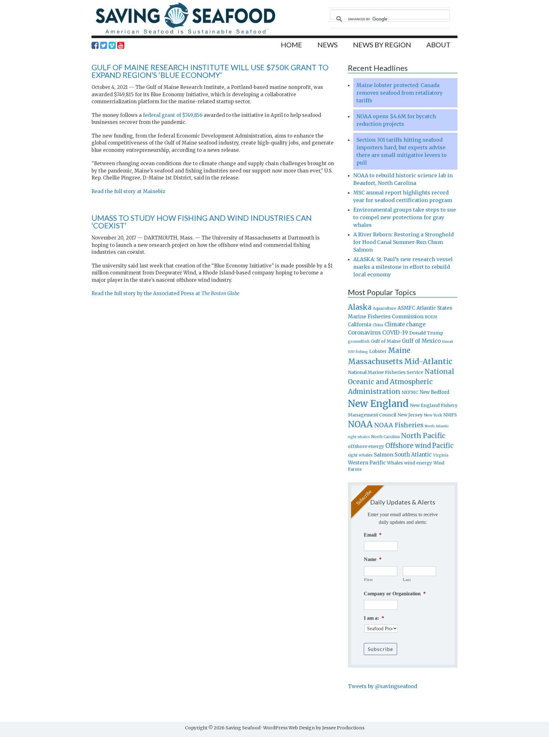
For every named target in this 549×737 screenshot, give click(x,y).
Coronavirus (364, 332)
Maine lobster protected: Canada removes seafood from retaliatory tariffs (399, 93)
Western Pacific (367, 463)
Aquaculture (384, 308)
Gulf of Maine (386, 341)
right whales (360, 455)
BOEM (431, 316)
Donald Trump (426, 333)
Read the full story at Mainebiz (128, 191)
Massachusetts (375, 361)
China (378, 325)
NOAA (360, 424)
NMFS (450, 415)
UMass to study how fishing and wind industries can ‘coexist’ (202, 221)
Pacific (442, 446)
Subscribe (380, 649)
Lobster (378, 351)
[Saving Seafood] (185, 33)
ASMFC (406, 308)
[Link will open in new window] (95, 45)
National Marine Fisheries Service (385, 372)
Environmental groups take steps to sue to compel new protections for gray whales (404, 217)
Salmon (383, 454)
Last (407, 579)
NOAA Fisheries (399, 425)
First (368, 579)
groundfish (358, 341)
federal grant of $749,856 (172, 115)
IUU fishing (358, 351)
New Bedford (434, 392)
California (359, 324)
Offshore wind (408, 446)
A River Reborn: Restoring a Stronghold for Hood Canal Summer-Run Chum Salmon (403, 242)
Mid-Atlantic (428, 361)
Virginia (440, 455)
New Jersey (410, 415)
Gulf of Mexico (421, 341)
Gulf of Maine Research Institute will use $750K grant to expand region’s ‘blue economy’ (210, 71)
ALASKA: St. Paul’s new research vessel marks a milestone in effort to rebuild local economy (403, 267)
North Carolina (385, 436)
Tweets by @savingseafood (382, 686)
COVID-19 (395, 332)
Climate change (404, 324)
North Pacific (423, 435)
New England (378, 403)
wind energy (418, 463)
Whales (395, 463)
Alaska (359, 307)
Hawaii (447, 342)
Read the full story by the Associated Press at (166, 293)
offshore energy (366, 446)
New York (433, 415)
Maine (399, 350)
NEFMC (410, 392)
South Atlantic (413, 454)
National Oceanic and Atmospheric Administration (401, 382)
